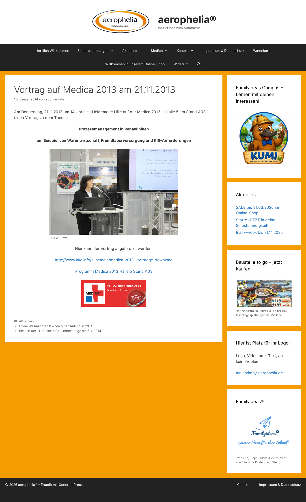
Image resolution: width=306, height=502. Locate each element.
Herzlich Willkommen (52, 51)
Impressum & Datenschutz (223, 51)
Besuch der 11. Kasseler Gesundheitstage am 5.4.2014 (60, 331)
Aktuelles (129, 51)
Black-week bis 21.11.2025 (259, 232)
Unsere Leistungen (93, 51)
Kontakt (183, 51)
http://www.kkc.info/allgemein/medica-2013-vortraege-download (114, 260)
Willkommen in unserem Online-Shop (135, 64)
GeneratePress (71, 485)
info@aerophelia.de (265, 373)
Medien (157, 51)
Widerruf (180, 64)
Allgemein (26, 321)
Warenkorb (261, 51)
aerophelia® (187, 19)
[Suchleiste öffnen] (198, 64)
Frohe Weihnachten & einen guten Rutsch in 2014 (56, 326)
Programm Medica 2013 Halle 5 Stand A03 (114, 271)
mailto (241, 373)
